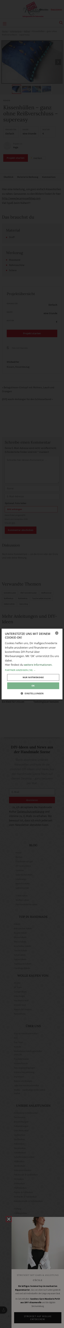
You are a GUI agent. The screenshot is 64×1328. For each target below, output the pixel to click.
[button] (32, 670)
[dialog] (32, 664)
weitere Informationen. (38, 665)
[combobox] (56, 633)
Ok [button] (33, 685)
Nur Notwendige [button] (33, 677)
